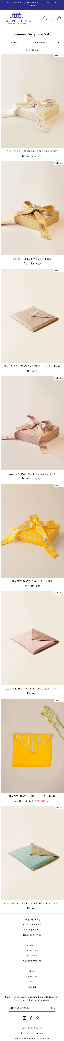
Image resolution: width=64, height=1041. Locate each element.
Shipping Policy (31, 919)
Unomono (45, 1038)
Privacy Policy (32, 929)
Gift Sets (32, 955)
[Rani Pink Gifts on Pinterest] (37, 1018)
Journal (32, 986)
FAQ (32, 981)
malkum (39, 1033)
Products (32, 945)
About (32, 971)
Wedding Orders (32, 960)
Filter (14, 42)
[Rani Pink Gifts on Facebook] (31, 1018)
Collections (32, 950)
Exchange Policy (32, 924)
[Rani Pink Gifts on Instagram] (24, 1018)
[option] (32, 4)
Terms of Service (32, 934)
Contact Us (32, 976)
